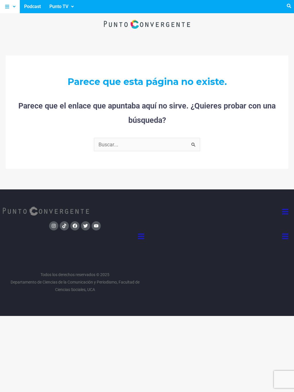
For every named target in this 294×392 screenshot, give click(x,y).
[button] (10, 6)
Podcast (32, 6)
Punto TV (58, 6)
